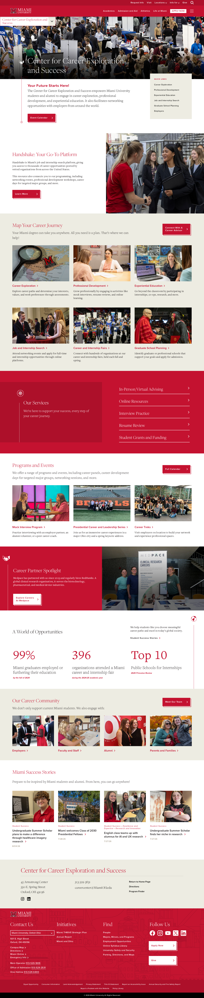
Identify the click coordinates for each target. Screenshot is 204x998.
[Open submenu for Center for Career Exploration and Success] (51, 21)
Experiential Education (164, 95)
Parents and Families (163, 750)
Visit (149, 2)
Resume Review (132, 425)
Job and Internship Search (166, 100)
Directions (134, 886)
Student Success (20, 826)
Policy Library (118, 988)
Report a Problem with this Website (95, 988)
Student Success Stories (144, 638)
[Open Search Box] (192, 2)
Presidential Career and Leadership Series (99, 527)
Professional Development (166, 90)
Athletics (145, 11)
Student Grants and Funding (142, 437)
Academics (109, 11)
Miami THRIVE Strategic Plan (72, 932)
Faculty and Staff (68, 750)
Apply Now (178, 11)
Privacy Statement (93, 984)
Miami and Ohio (65, 941)
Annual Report (64, 937)
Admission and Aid (128, 11)
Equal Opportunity (31, 984)
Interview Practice (134, 413)
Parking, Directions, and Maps (118, 954)
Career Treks (143, 527)
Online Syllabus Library (115, 945)
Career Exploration (163, 85)
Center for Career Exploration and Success (24, 21)
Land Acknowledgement (73, 984)
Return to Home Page (139, 881)
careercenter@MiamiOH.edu (93, 888)
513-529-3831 (82, 882)
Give (184, 2)
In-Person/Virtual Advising (141, 389)
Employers (159, 111)
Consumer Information (51, 984)
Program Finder (137, 891)
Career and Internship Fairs (90, 348)
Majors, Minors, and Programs (118, 937)
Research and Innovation (128, 828)
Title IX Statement (111, 984)
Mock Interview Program (27, 527)
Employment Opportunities (117, 941)
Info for (173, 2)
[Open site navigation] (192, 11)
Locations (160, 2)
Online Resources (133, 401)
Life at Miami (160, 11)
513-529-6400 (31, 972)
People (106, 932)
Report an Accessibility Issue (134, 984)
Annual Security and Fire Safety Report (164, 984)
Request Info (137, 2)
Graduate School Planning (166, 106)
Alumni (108, 750)
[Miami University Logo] (20, 10)
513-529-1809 (33, 963)
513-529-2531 (38, 967)
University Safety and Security (118, 950)
